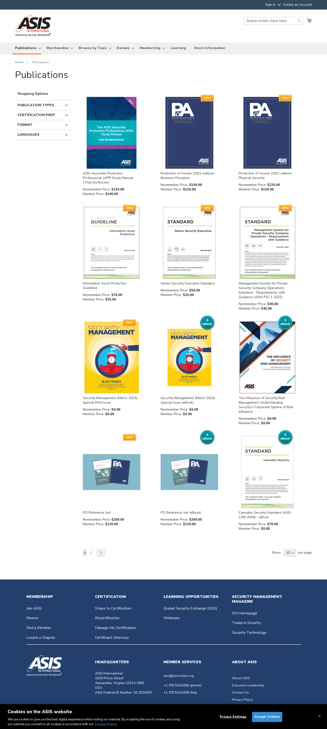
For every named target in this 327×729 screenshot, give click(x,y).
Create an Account (297, 4)
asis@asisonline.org (179, 675)
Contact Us (240, 692)
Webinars (172, 618)
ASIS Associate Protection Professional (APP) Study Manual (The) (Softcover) (108, 178)
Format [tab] (25, 124)
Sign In (270, 4)
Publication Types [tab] (35, 105)
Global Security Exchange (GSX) (190, 608)
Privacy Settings (233, 717)
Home (19, 62)
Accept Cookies (267, 717)
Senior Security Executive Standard (187, 283)
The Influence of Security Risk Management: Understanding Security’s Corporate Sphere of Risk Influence (266, 405)
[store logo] (33, 25)
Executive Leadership (248, 685)
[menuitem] (26, 48)
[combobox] (274, 21)
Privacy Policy (242, 699)
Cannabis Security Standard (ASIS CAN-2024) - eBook (265, 514)
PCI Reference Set (97, 512)
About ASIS (241, 678)
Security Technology (249, 632)
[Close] (319, 716)
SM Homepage (244, 613)
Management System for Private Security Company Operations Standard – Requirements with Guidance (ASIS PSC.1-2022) (263, 290)
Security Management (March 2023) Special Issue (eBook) (188, 400)
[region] (163, 716)
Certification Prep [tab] (36, 115)
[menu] (163, 48)
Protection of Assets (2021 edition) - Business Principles (188, 175)
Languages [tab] (28, 134)
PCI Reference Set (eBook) (181, 512)
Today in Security (246, 622)
